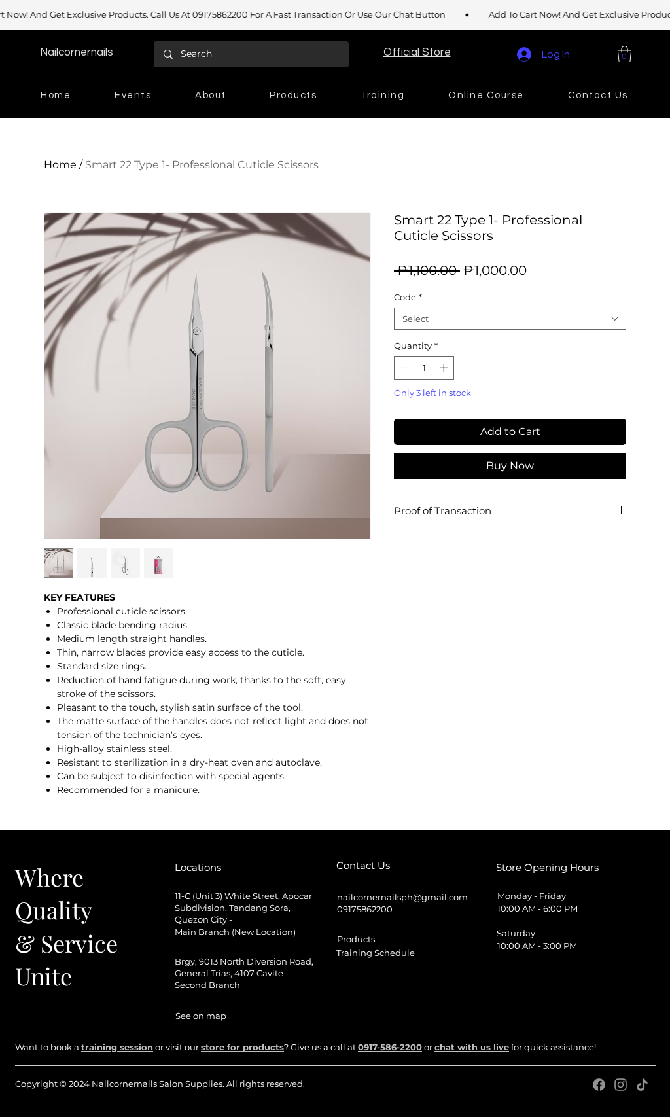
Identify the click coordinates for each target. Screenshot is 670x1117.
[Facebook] (599, 1084)
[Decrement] (404, 368)
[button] (417, 51)
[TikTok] (642, 1084)
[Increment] (445, 368)
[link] (624, 54)
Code (408, 297)
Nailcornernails (76, 52)
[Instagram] (620, 1084)
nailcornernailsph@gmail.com (402, 897)
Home (60, 164)
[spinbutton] (424, 368)
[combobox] (510, 319)
